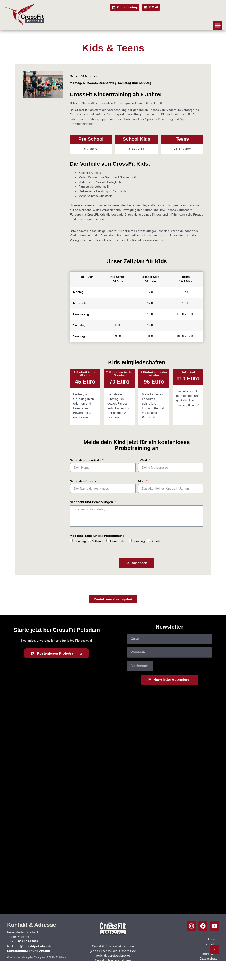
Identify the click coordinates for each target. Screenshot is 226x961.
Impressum (209, 953)
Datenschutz (208, 958)
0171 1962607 (28, 941)
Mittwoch (98, 541)
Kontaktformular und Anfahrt (28, 950)
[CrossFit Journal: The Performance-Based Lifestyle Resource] (113, 934)
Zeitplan (211, 944)
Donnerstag (118, 541)
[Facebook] (202, 926)
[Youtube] (214, 926)
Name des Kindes (83, 481)
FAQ (214, 948)
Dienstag (79, 541)
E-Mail (143, 460)
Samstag (138, 541)
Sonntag (156, 541)
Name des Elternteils (86, 460)
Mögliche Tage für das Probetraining (97, 535)
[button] (217, 25)
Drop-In (212, 939)
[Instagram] (191, 926)
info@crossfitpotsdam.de (33, 946)
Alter (142, 481)
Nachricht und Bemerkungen (92, 502)
